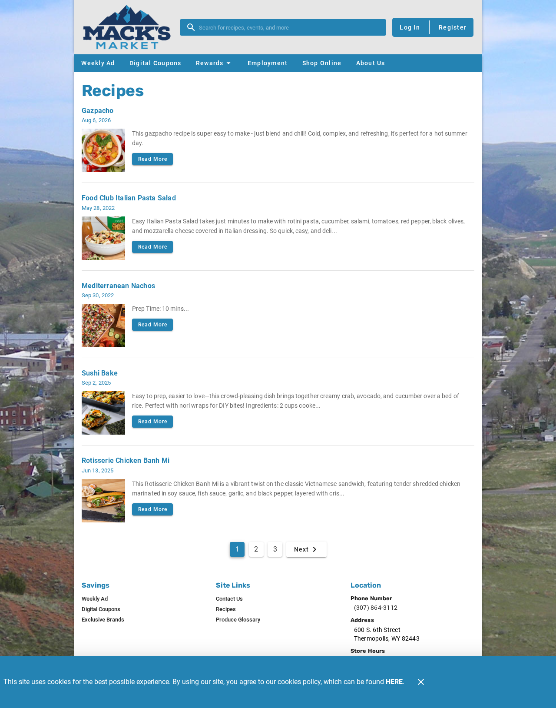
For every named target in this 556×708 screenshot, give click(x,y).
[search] (289, 27)
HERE (394, 682)
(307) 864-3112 (376, 607)
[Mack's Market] (129, 27)
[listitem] (95, 599)
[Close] (421, 682)
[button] (214, 63)
